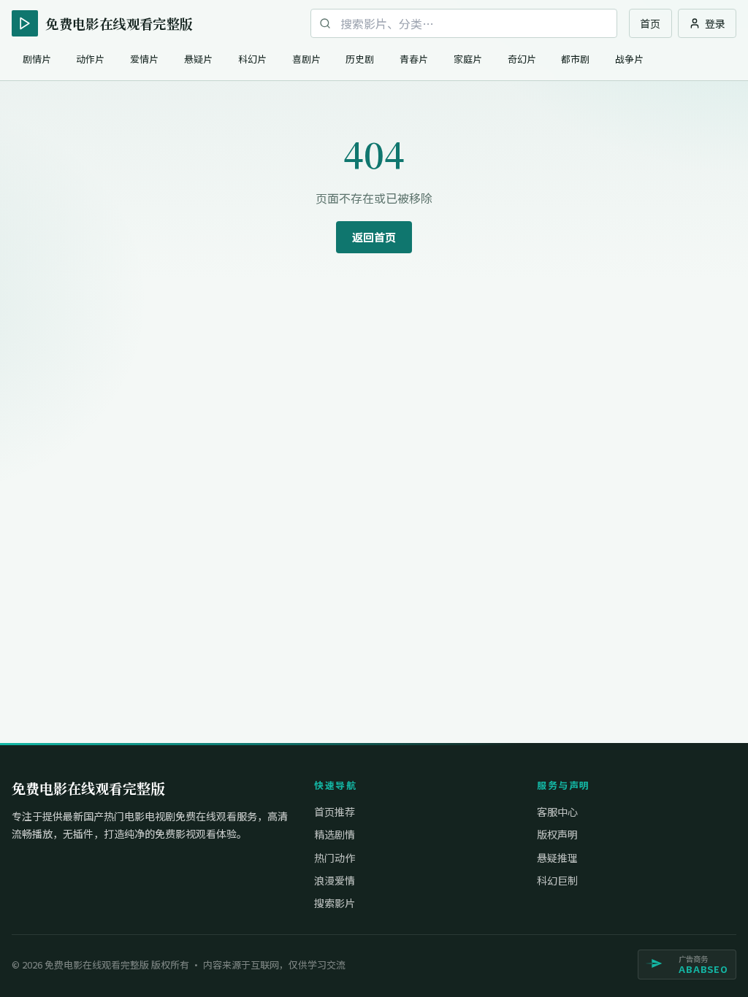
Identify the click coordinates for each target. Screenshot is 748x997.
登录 (715, 23)
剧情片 (37, 59)
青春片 (414, 59)
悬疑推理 (557, 857)
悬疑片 (198, 59)
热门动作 (334, 857)
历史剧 (360, 59)
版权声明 (557, 834)
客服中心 (557, 811)
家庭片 (468, 59)
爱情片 (144, 59)
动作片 (90, 59)
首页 (650, 23)
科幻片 (252, 59)
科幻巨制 (557, 880)
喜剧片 (306, 59)
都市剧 (575, 59)
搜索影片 (334, 903)
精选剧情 (334, 834)
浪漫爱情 (334, 880)
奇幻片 (522, 59)
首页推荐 (334, 811)
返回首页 (374, 237)
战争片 (629, 59)
